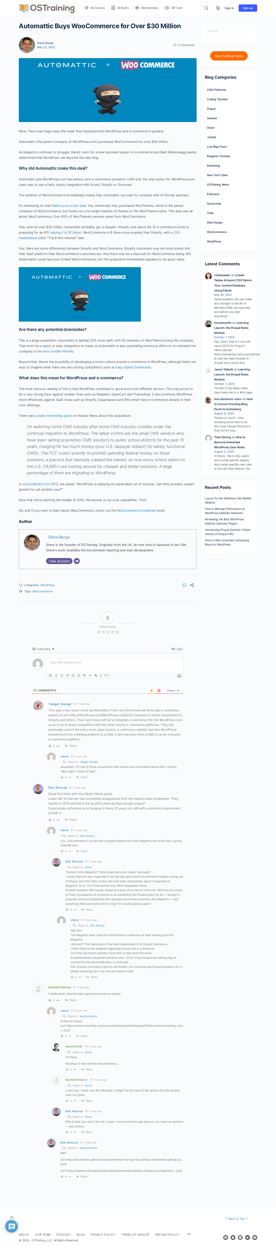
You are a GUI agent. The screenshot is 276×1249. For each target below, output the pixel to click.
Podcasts (213, 194)
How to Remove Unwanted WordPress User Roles (229, 442)
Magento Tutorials (218, 156)
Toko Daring (222, 437)
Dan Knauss (87, 835)
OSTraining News (218, 184)
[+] (106, 675)
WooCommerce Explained (136, 510)
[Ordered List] (73, 675)
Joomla (211, 137)
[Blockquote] (84, 675)
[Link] (96, 675)
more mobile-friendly (57, 351)
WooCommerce (43, 591)
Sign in (229, 8)
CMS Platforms (216, 89)
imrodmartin (223, 322)
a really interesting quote (53, 416)
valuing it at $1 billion (65, 232)
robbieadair (222, 275)
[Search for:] (229, 30)
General (212, 118)
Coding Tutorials (217, 99)
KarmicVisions (59, 987)
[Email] (77, 561)
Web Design (215, 222)
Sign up (248, 8)
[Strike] (67, 675)
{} (101, 675)
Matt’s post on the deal (69, 206)
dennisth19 (73, 1046)
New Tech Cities (217, 175)
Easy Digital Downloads (133, 367)
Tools (210, 213)
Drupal (211, 108)
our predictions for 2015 (40, 484)
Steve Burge (45, 43)
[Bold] (50, 675)
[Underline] (62, 675)
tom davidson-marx (228, 399)
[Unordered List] (79, 675)
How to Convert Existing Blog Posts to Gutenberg (233, 404)
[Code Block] (90, 675)
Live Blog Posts (217, 146)
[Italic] (56, 675)
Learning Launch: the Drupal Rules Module (231, 327)
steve (88, 867)
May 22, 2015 (46, 47)
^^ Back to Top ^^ (236, 1218)
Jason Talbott (223, 369)
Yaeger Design (89, 761)
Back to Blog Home (229, 56)
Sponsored (214, 203)
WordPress (47, 585)
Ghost (211, 127)
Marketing (213, 165)
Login (179, 649)
